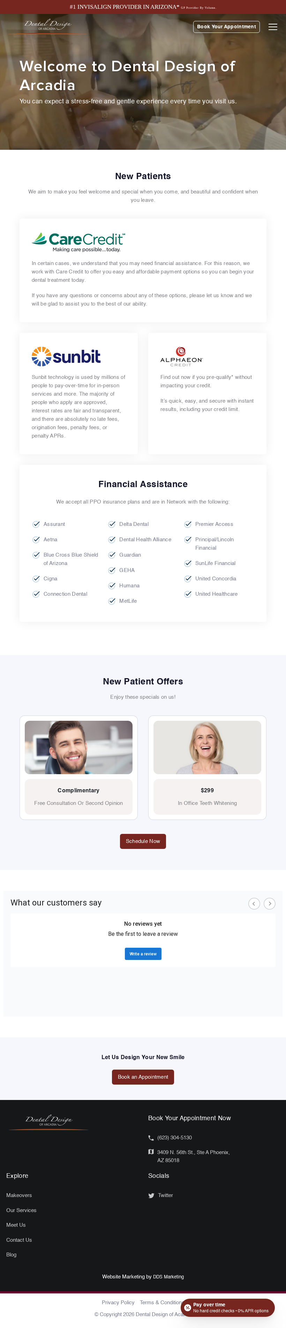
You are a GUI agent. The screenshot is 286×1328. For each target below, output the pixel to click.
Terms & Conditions (162, 1302)
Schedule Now (143, 841)
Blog (11, 1254)
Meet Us (16, 1225)
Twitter (165, 1195)
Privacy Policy (118, 1302)
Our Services (21, 1210)
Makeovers (19, 1195)
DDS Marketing (168, 1277)
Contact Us (19, 1240)
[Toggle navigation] (273, 26)
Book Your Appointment (226, 26)
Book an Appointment (143, 1077)
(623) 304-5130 (174, 1137)
